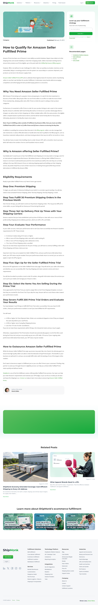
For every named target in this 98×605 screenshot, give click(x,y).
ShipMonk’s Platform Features (80, 55)
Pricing (75, 58)
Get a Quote (76, 60)
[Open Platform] (31, 2)
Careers (64, 583)
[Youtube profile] (20, 568)
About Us (64, 581)
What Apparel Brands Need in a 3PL (64, 482)
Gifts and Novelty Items (85, 561)
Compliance (48, 557)
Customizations (31, 572)
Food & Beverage (83, 559)
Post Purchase (31, 576)
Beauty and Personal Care (85, 554)
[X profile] (8, 568)
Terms (88, 37)
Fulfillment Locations (33, 559)
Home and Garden (84, 566)
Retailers (47, 572)
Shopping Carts (49, 574)
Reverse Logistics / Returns (34, 579)
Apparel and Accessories (85, 552)
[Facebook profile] (12, 568)
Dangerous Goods (32, 574)
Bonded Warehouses (33, 569)
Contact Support (66, 586)
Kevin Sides (15, 391)
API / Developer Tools (50, 554)
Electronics (82, 557)
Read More (6, 496)
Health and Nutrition (84, 564)
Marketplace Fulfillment (34, 561)
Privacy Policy (72, 38)
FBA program (40, 130)
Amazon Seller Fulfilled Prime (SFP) (13, 78)
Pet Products (82, 569)
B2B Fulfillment (77, 57)
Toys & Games (82, 574)
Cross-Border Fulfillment (34, 554)
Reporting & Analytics (50, 559)
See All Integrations (50, 567)
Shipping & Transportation (34, 581)
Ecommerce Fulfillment (34, 557)
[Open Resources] (40, 2)
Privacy (18, 600)
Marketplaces (48, 569)
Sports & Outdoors (84, 571)
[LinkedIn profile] (4, 568)
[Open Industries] (49, 2)
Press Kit (64, 568)
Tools (46, 579)
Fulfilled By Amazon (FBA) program (51, 63)
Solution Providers (49, 576)
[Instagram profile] (16, 568)
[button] (18, 522)
